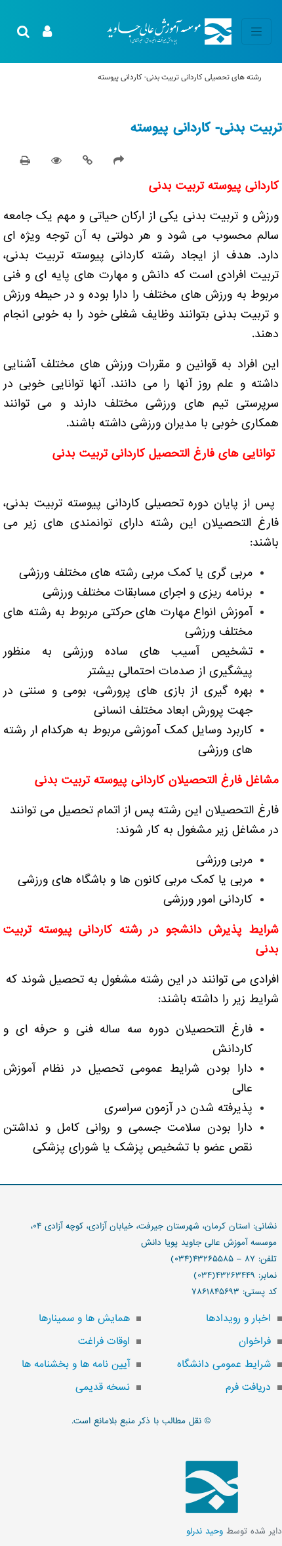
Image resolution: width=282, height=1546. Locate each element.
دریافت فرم (248, 1387)
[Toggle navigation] (256, 31)
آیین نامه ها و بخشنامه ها (76, 1364)
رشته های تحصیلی (233, 77)
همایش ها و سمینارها (84, 1318)
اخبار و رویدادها (238, 1318)
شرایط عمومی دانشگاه (224, 1364)
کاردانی (192, 77)
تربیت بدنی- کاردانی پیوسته (206, 128)
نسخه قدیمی (102, 1387)
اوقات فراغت (104, 1341)
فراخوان (255, 1341)
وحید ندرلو (204, 1531)
